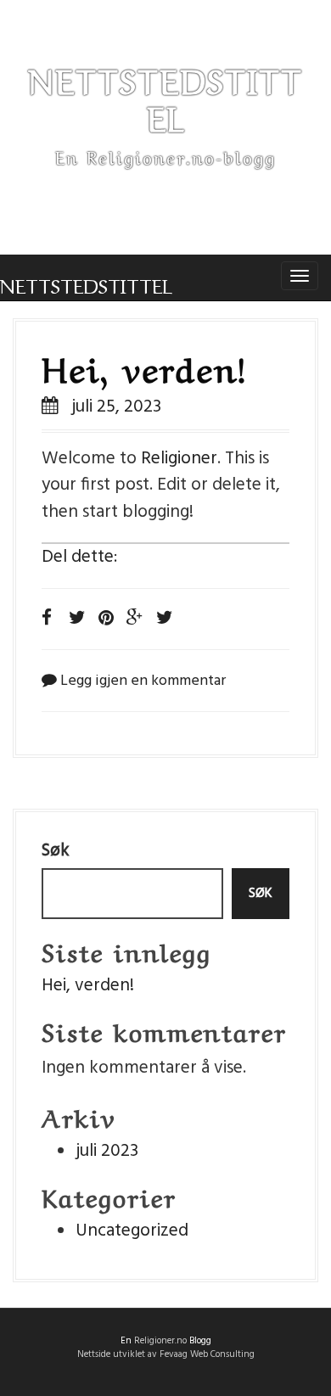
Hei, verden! (144, 365)
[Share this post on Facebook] (47, 619)
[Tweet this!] (164, 619)
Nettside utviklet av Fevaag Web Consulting (166, 1354)
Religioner (179, 459)
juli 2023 (107, 1151)
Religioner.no (160, 1340)
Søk (56, 851)
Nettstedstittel (86, 283)
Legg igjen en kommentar (143, 681)
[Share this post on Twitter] (77, 619)
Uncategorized (132, 1231)
